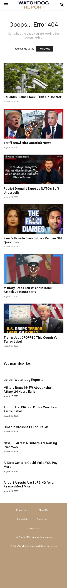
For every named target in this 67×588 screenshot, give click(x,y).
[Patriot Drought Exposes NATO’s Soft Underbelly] (33, 169)
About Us (43, 509)
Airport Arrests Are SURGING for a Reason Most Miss (29, 484)
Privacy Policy (23, 509)
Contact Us (22, 518)
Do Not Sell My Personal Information (34, 536)
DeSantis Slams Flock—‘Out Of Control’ (33, 97)
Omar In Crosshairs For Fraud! (26, 427)
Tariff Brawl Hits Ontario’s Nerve (27, 143)
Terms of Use (32, 527)
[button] (6, 5)
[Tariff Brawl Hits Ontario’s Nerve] (33, 124)
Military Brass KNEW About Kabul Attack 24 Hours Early (28, 290)
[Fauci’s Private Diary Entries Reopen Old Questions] (33, 219)
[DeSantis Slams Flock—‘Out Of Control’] (33, 78)
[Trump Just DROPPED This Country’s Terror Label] (33, 318)
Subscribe (42, 518)
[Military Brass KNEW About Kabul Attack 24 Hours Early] (33, 269)
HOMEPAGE (44, 48)
